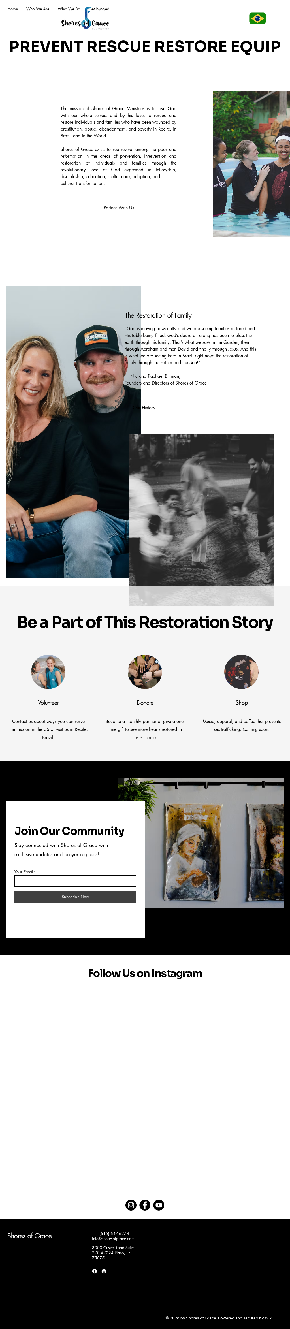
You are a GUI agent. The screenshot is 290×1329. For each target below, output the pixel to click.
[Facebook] (144, 1205)
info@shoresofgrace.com (113, 1238)
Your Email (23, 872)
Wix (268, 1318)
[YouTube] (158, 1205)
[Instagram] (131, 1205)
